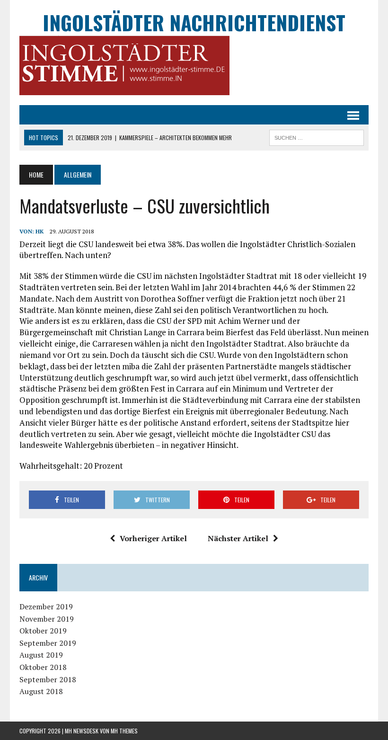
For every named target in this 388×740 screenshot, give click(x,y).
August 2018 (41, 691)
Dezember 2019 (46, 606)
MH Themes (124, 731)
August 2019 (41, 655)
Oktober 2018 (43, 667)
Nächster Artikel (238, 538)
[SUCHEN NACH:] (316, 136)
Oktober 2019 (43, 630)
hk (39, 231)
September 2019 (47, 643)
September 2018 (47, 679)
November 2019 (46, 619)
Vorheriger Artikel (153, 538)
